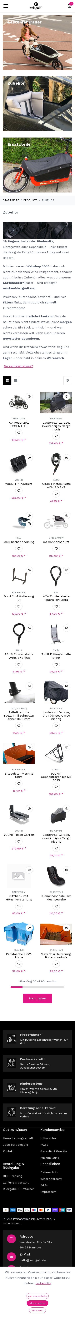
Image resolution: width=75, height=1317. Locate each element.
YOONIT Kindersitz (18, 484)
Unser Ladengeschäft (18, 1138)
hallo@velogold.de (33, 1260)
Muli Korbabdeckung (18, 542)
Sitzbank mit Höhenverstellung (19, 897)
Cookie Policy (43, 1283)
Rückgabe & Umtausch (18, 1189)
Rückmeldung (49, 1157)
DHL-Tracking (12, 1176)
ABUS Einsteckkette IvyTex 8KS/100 (18, 655)
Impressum (48, 1192)
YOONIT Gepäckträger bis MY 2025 (56, 777)
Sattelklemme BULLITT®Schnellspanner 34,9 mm (19, 715)
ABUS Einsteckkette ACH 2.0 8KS (56, 485)
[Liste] (15, 380)
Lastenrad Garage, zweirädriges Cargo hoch (56, 426)
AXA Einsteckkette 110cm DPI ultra (56, 598)
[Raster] (7, 380)
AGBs (44, 1185)
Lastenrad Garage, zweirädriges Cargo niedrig (56, 838)
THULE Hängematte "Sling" (56, 655)
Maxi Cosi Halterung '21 (19, 598)
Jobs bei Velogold (15, 1144)
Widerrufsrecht (51, 1179)
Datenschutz (49, 1172)
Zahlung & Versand (16, 1182)
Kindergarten (30, 1083)
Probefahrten (31, 1034)
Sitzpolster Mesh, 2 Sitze (19, 775)
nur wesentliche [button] (37, 1296)
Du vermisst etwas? (18, 366)
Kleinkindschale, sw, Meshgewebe (56, 897)
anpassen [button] (37, 1310)
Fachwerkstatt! (32, 1059)
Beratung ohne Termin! (38, 1108)
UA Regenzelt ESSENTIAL (19, 424)
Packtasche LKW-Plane (19, 955)
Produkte (30, 200)
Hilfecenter (48, 1138)
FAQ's (44, 1144)
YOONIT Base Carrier (19, 834)
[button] (29, 396)
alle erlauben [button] (37, 1303)
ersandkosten (11, 1223)
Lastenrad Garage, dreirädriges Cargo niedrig (56, 715)
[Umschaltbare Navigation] (6, 6)
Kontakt (8, 1151)
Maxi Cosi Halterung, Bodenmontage (56, 955)
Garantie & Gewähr (53, 1151)
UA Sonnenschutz (56, 542)
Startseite (11, 200)
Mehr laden (37, 998)
